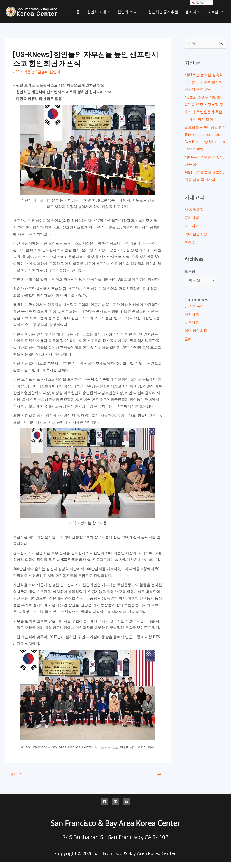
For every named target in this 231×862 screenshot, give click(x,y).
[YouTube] (126, 801)
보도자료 (192, 225)
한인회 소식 (127, 11)
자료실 (213, 11)
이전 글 (13, 774)
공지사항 (192, 217)
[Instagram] (115, 801)
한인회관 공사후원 (163, 11)
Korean (200, 2)
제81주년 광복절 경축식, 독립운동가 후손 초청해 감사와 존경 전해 (204, 82)
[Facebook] (104, 801)
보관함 (190, 271)
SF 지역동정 (25, 71)
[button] (108, 11)
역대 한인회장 (196, 233)
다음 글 (162, 774)
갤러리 (190, 11)
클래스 (190, 242)
